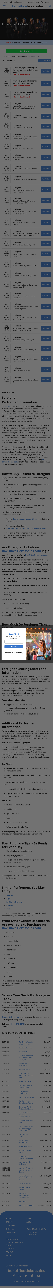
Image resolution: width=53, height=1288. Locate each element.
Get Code (14, 647)
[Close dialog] (50, 630)
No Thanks (14, 649)
